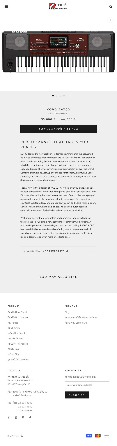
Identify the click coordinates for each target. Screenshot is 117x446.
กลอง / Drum (14, 348)
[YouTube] (23, 417)
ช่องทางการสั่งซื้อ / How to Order (81, 317)
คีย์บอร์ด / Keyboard (18, 343)
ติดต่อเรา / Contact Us (76, 322)
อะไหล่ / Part (14, 354)
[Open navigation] (6, 6)
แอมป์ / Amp (14, 327)
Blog (67, 312)
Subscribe (76, 395)
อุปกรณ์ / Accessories (18, 359)
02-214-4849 (25, 402)
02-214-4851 (25, 410)
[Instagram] (16, 417)
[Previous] (47, 95)
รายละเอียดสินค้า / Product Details (46, 251)
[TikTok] (30, 417)
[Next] (69, 95)
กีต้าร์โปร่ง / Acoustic (18, 317)
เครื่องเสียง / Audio (17, 333)
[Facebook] (9, 417)
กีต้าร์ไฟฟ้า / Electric (18, 312)
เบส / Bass (13, 322)
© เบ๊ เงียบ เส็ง (15, 436)
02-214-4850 (25, 406)
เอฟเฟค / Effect (15, 338)
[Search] (110, 6)
